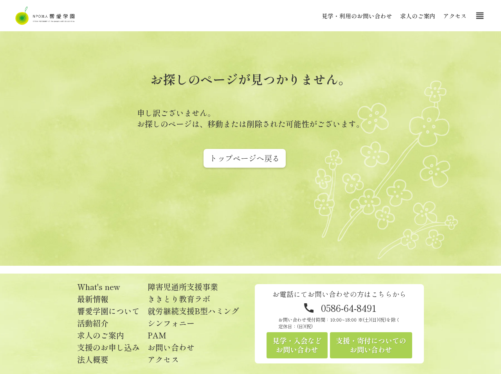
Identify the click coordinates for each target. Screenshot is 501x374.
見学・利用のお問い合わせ (357, 16)
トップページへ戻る (244, 158)
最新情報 (92, 298)
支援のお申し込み (108, 347)
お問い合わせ (171, 347)
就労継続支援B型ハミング (193, 311)
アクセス (455, 16)
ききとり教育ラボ (179, 298)
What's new (98, 286)
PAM (157, 335)
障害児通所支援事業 (183, 286)
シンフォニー (171, 323)
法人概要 (92, 359)
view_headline (479, 15)
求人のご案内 (417, 16)
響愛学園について (108, 311)
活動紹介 (92, 323)
